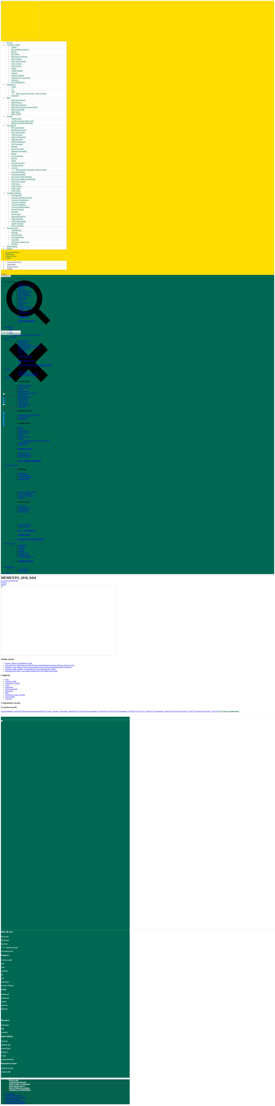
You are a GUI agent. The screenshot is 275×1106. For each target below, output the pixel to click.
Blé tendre (21, 289)
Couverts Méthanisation (26, 496)
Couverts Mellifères (24, 494)
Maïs (8, 98)
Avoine (20, 284)
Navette (20, 389)
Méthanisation (10, 567)
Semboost (4, 1052)
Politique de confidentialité (20, 1090)
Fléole (20, 435)
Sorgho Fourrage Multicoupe (22, 123)
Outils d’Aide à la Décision (19, 1084)
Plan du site (5, 936)
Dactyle (20, 429)
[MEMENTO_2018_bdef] (59, 654)
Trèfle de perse (23, 401)
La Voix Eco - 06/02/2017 (145, 711)
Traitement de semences (20, 78)
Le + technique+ (23, 569)
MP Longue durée (24, 457)
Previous (4, 582)
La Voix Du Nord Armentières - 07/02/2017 (91, 711)
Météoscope (5, 994)
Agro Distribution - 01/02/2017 (11, 711)
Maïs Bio (21, 551)
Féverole (21, 311)
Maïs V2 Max (16, 114)
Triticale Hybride (24, 307)
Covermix (4, 1041)
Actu (6, 679)
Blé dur (20, 287)
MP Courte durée (24, 453)
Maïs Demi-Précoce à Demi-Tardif (29, 346)
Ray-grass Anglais (24, 437)
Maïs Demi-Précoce (24, 345)
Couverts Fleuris (23, 479)
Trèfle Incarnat (23, 403)
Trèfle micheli (22, 399)
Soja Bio (21, 549)
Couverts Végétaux (11, 465)
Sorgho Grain (22, 371)
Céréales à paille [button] (10, 282)
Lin (10, 331)
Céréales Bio (22, 545)
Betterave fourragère (19, 151)
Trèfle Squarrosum (24, 405)
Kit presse (4, 944)
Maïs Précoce (22, 343)
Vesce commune (23, 526)
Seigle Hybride (23, 303)
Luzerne (21, 439)
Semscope (4, 1005)
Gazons (7, 573)
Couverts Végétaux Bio (20, 242)
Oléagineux (9, 327)
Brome (20, 427)
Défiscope (4, 1009)
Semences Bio (10, 543)
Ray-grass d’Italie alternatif (27, 393)
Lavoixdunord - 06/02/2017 (163, 711)
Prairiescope (5, 998)
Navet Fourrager (23, 391)
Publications (5, 940)
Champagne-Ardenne (12, 683)
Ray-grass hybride (24, 417)
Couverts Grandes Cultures (27, 492)
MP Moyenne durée (24, 455)
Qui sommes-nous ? (17, 1086)
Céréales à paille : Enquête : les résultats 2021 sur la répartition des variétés (30, 669)
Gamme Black (6, 1048)
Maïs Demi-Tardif (24, 348)
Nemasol (21, 498)
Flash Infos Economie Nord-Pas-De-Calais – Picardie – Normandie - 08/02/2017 (49, 711)
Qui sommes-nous (7, 951)
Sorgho (9, 116)
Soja (13, 92)
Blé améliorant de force (20, 49)
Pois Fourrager (23, 395)
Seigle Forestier (23, 512)
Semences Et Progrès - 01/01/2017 (184, 711)
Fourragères (9, 377)
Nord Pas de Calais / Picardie (15, 695)
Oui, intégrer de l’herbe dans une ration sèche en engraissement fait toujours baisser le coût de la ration (39, 665)
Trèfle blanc (22, 444)
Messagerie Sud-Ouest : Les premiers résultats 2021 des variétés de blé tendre (31, 671)
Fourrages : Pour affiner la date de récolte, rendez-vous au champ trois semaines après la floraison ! (38, 667)
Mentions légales (12, 947)
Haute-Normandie (11, 689)
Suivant (3, 584)
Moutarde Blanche (24, 508)
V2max (3, 1056)
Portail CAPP (6, 1072)
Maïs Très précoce (24, 341)
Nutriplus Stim (6, 1045)
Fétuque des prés (23, 431)
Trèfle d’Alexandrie (24, 397)
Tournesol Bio (23, 553)
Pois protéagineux (18, 82)
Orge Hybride (23, 293)
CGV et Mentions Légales (19, 1088)
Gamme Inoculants (7, 1059)
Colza (11, 329)
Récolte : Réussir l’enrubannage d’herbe (18, 663)
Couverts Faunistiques (25, 477)
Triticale (21, 305)
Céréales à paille (10, 681)
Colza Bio (21, 547)
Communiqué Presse (17, 1082)
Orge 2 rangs (22, 297)
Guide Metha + (23, 571)
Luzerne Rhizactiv (24, 443)
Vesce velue (22, 407)
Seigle (20, 301)
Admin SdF (14, 581)
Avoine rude (22, 506)
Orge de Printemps (24, 295)
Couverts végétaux (7, 985)
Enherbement (22, 473)
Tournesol (15, 95)
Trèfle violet (22, 419)
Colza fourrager (23, 387)
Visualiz (3, 1001)
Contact (8, 258)
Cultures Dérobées (24, 475)
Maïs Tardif (22, 350)
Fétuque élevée (23, 433)
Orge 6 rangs (22, 299)
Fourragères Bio (23, 555)
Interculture (9, 691)
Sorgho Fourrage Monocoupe (28, 373)
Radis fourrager (23, 510)
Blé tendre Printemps (25, 291)
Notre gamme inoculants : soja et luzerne (31, 93)
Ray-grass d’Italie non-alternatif (28, 415)
